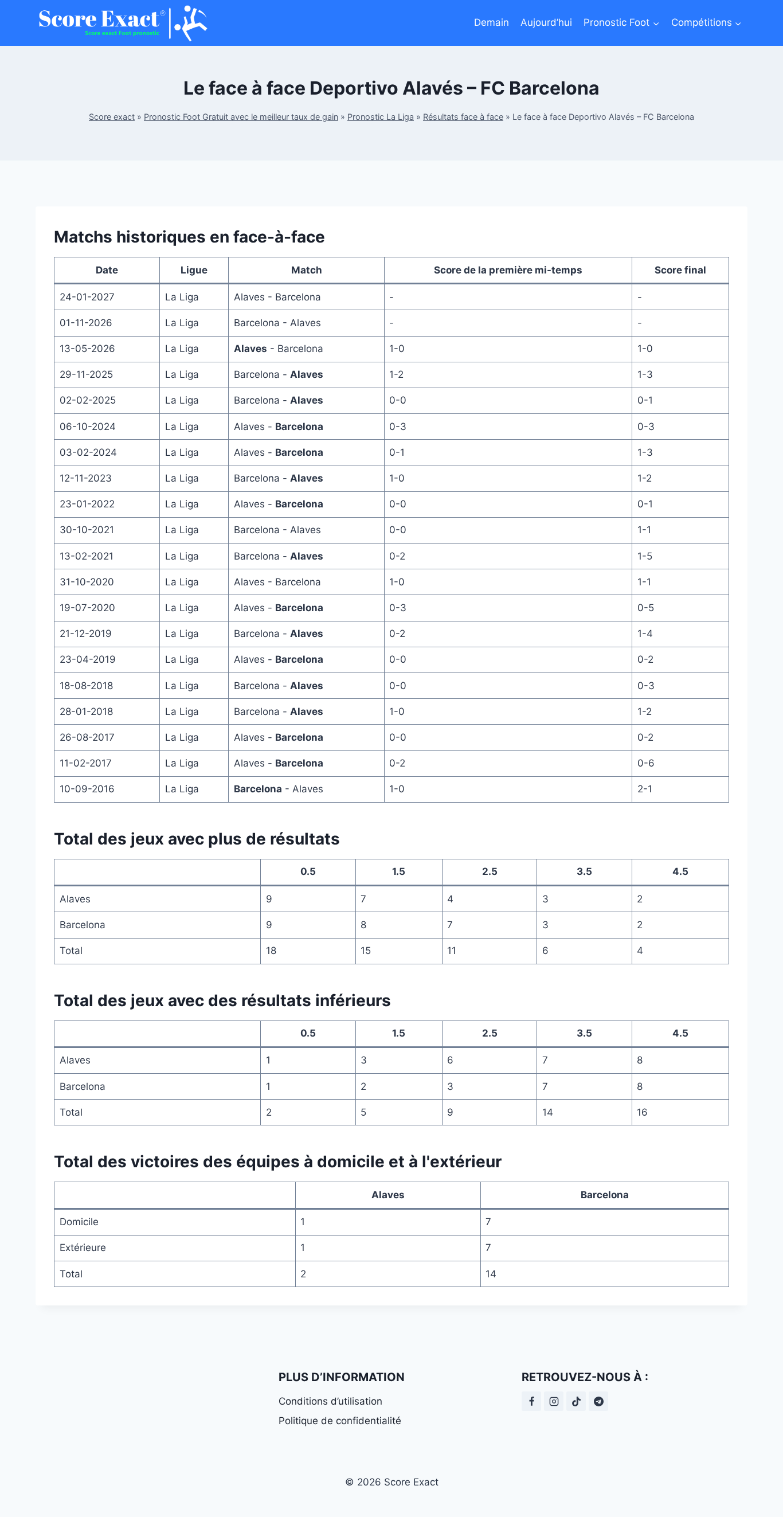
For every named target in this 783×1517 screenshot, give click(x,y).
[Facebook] (531, 1401)
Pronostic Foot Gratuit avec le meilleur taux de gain (241, 117)
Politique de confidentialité (340, 1420)
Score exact (112, 117)
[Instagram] (553, 1401)
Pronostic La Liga (380, 117)
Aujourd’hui (546, 22)
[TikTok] (576, 1401)
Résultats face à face (463, 117)
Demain (491, 22)
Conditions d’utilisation (330, 1401)
